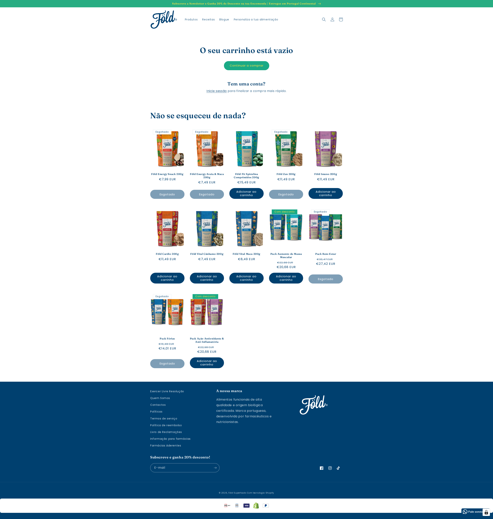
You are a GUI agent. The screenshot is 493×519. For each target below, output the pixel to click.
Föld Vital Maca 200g (246, 253)
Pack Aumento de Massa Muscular (286, 255)
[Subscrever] (215, 467)
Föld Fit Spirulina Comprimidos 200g (246, 175)
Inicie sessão (216, 91)
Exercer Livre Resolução (167, 391)
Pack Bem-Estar (325, 253)
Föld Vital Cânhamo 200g (206, 253)
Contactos (158, 405)
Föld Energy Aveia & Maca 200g (207, 175)
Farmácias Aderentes (165, 445)
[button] (324, 19)
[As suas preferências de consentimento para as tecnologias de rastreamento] (486, 512)
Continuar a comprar (246, 65)
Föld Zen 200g (286, 174)
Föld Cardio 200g (167, 253)
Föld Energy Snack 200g (167, 174)
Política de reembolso (166, 425)
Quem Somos (160, 398)
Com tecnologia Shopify (260, 492)
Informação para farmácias (170, 439)
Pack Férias (167, 338)
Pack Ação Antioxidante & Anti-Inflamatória (207, 340)
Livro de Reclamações (166, 432)
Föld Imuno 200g (325, 174)
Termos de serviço (163, 418)
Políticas (156, 412)
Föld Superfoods (237, 492)
